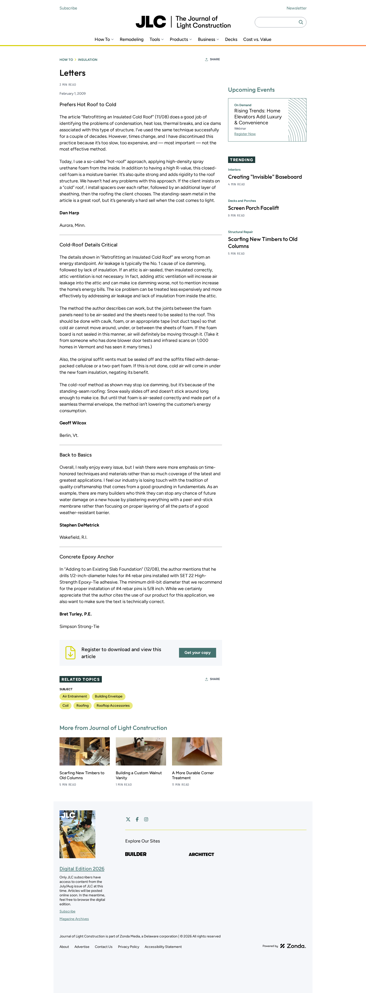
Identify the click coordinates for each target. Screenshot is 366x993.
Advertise (81, 947)
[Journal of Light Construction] (183, 22)
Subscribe (68, 8)
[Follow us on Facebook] (137, 819)
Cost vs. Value (257, 39)
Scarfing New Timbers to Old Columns (82, 775)
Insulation (87, 59)
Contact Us (104, 947)
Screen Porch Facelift (253, 207)
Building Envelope (108, 696)
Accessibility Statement (163, 947)
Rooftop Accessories (113, 705)
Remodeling (132, 39)
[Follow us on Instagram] (146, 819)
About (64, 947)
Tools (155, 39)
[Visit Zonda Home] (284, 946)
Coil (65, 705)
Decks (231, 39)
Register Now (245, 134)
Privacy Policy (128, 947)
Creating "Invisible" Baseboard (265, 176)
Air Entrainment (74, 696)
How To (102, 39)
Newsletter (296, 8)
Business (206, 39)
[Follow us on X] (128, 819)
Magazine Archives (74, 919)
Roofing (82, 705)
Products (179, 39)
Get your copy (197, 652)
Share (215, 59)
